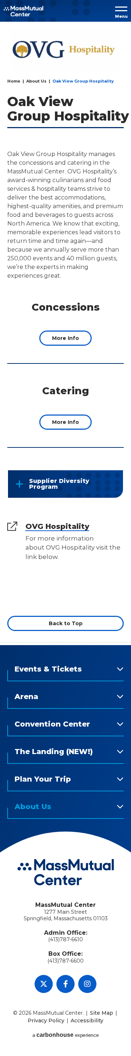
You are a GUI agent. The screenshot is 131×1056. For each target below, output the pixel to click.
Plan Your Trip (43, 779)
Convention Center (52, 724)
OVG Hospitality (57, 526)
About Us (36, 81)
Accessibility (87, 1020)
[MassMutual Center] (23, 11)
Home (13, 81)
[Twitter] (44, 984)
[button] (122, 11)
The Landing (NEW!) (54, 751)
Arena (26, 696)
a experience (65, 1035)
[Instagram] (87, 984)
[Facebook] (65, 984)
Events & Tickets (48, 669)
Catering (65, 391)
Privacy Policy (46, 1020)
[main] (65, 335)
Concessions (66, 307)
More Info (65, 338)
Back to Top (66, 623)
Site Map (101, 1013)
